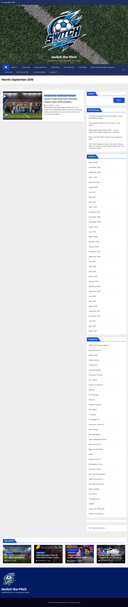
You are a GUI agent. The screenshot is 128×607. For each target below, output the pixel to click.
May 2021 (92, 197)
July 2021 (92, 192)
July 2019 (92, 261)
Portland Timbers (95, 469)
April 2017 (92, 326)
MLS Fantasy (69, 67)
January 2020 (94, 247)
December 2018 (94, 286)
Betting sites (23, 72)
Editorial (56, 67)
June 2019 (92, 266)
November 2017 (94, 316)
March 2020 (93, 237)
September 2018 (95, 291)
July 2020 (92, 232)
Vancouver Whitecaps (96, 509)
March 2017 (93, 331)
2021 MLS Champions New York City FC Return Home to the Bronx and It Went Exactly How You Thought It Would (106, 146)
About (14, 67)
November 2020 (95, 217)
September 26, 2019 (52, 105)
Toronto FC (93, 494)
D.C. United (93, 380)
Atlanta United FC (95, 350)
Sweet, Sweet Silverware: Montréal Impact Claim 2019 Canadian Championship (60, 102)
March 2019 (93, 276)
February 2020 (94, 242)
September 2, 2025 (75, 560)
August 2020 (93, 227)
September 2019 (95, 257)
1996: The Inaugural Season (102, 67)
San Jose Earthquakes (97, 474)
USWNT (91, 504)
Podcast (9, 72)
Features (83, 67)
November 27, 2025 (44, 560)
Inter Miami (93, 410)
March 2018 (93, 306)
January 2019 (93, 281)
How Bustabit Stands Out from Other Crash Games (47, 557)
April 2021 (92, 202)
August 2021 (93, 187)
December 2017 (94, 311)
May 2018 (92, 301)
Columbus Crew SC (96, 375)
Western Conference (96, 514)
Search (91, 94)
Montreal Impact (61, 95)
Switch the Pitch (64, 57)
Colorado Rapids (95, 370)
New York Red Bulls (96, 449)
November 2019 (94, 252)
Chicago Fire (93, 365)
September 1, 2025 (106, 560)
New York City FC (95, 444)
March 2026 (93, 162)
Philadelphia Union (95, 464)
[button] (123, 70)
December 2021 (94, 182)
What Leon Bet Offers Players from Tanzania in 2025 (110, 557)
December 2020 (95, 212)
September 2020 (95, 222)
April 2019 (92, 271)
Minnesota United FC (96, 424)
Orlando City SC (95, 459)
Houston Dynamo (95, 405)
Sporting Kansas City (96, 484)
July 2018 (92, 296)
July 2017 (92, 321)
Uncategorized (94, 499)
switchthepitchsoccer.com (60, 602)
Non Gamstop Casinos (97, 528)
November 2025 (95, 167)
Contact (53, 72)
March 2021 (93, 207)
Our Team (26, 67)
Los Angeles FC (94, 419)
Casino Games (39, 72)
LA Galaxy (92, 415)
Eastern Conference (50, 95)
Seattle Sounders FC (96, 479)
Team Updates (40, 67)
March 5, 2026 (11, 560)
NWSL (91, 454)
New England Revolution (97, 439)
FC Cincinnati (93, 395)
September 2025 (95, 172)
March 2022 (93, 177)
